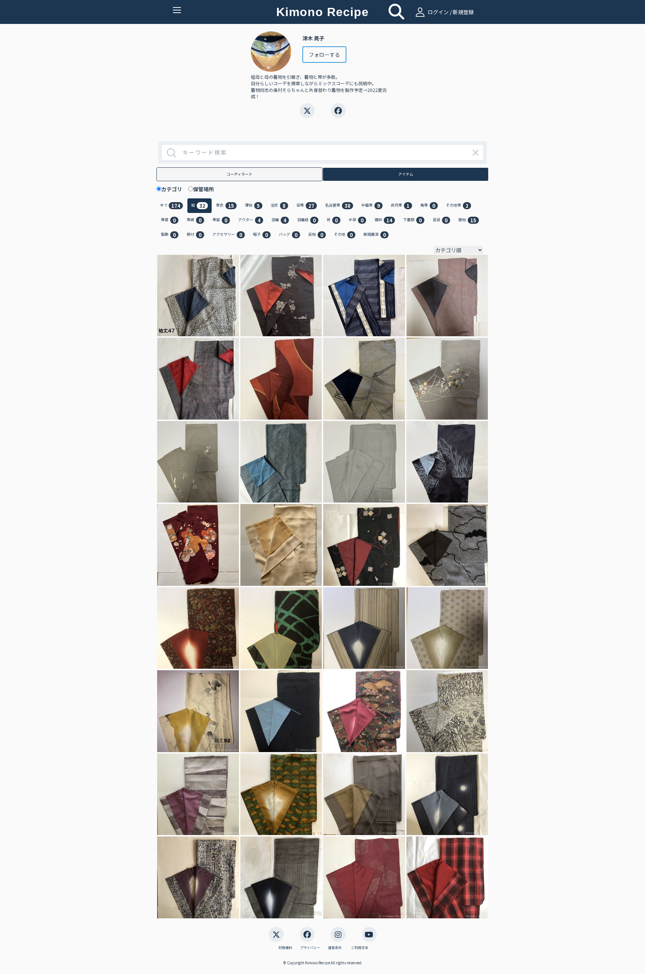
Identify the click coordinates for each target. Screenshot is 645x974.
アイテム (405, 174)
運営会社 (335, 948)
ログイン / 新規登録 (450, 12)
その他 (343, 234)
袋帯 (305, 205)
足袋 (440, 220)
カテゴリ (174, 189)
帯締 (194, 220)
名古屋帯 (337, 205)
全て (170, 205)
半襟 (356, 220)
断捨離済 (375, 234)
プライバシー (310, 948)
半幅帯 (370, 205)
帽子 (260, 234)
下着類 (412, 220)
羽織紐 (306, 220)
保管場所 (206, 189)
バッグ (288, 234)
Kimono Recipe (322, 12)
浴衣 (278, 205)
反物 (315, 234)
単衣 (225, 205)
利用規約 (285, 948)
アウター (249, 220)
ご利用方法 (359, 948)
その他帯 (457, 205)
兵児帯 (400, 205)
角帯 (427, 205)
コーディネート (239, 174)
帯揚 (168, 220)
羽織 (278, 220)
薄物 (252, 205)
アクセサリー (227, 234)
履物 (467, 220)
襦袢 (383, 220)
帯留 (219, 220)
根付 (194, 234)
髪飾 (168, 234)
